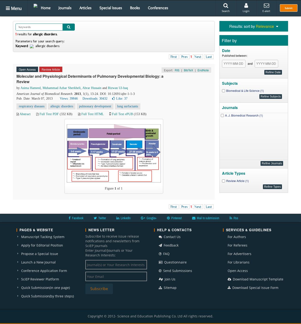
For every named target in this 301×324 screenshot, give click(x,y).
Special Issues (110, 7)
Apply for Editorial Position (42, 245)
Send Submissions (177, 270)
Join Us (169, 279)
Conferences (158, 7)
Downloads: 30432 (95, 98)
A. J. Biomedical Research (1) (244, 115)
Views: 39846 (69, 98)
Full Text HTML (92, 114)
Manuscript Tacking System (42, 237)
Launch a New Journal (38, 262)
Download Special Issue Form (254, 287)
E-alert (266, 11)
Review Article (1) (237, 181)
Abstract (25, 114)
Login (246, 11)
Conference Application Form (44, 270)
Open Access (238, 270)
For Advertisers (239, 253)
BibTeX (188, 70)
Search (226, 11)
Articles (85, 7)
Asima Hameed (30, 88)
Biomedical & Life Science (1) (245, 91)
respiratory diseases (31, 106)
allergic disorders (61, 106)
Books (135, 7)
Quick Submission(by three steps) (47, 296)
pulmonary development (95, 106)
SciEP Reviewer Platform (40, 279)
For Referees (237, 245)
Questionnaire (175, 262)
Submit (289, 8)
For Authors (237, 237)
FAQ (166, 253)
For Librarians (239, 262)
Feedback (170, 245)
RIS (177, 70)
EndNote (203, 70)
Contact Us (172, 237)
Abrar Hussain (91, 88)
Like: (121, 98)
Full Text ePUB (122, 114)
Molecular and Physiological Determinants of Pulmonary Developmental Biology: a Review (89, 78)
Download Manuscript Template (257, 279)
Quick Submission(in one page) (45, 287)
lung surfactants (127, 106)
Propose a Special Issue (39, 253)
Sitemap (170, 287)
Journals (65, 7)
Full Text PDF (49, 114)
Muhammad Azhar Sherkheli (62, 88)
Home (46, 7)
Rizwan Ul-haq (118, 88)
